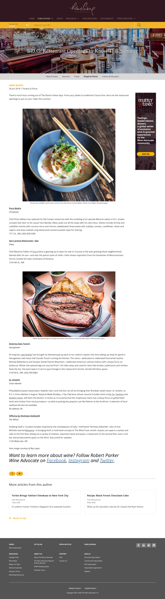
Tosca (35, 251)
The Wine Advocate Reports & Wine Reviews (44, 562)
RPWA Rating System (41, 566)
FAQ (60, 557)
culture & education (110, 76)
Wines (11, 544)
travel (76, 76)
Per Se (111, 394)
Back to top (19, 518)
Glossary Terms (14, 571)
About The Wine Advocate (43, 557)
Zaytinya (120, 394)
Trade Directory (125, 18)
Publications (44, 18)
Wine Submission (15, 548)
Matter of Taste (14, 564)
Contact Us (63, 561)
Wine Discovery (90, 18)
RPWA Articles (65, 544)
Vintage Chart (14, 557)
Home (32, 18)
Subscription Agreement (93, 568)
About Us (38, 554)
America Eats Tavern (19, 343)
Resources (71, 18)
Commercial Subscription (93, 561)
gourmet (66, 76)
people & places (91, 76)
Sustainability (107, 18)
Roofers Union (16, 397)
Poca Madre (15, 208)
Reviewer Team (39, 570)
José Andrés (26, 354)
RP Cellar (38, 544)
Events (60, 18)
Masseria (29, 430)
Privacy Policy (75, 588)
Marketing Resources (16, 575)
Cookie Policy (90, 588)
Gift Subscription (90, 564)
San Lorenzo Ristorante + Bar (24, 240)
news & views (52, 76)
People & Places (30, 88)
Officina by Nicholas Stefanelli (24, 415)
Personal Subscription (92, 557)
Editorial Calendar (15, 568)
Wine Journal (90, 544)
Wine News (13, 561)
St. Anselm (14, 379)
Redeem (87, 571)
